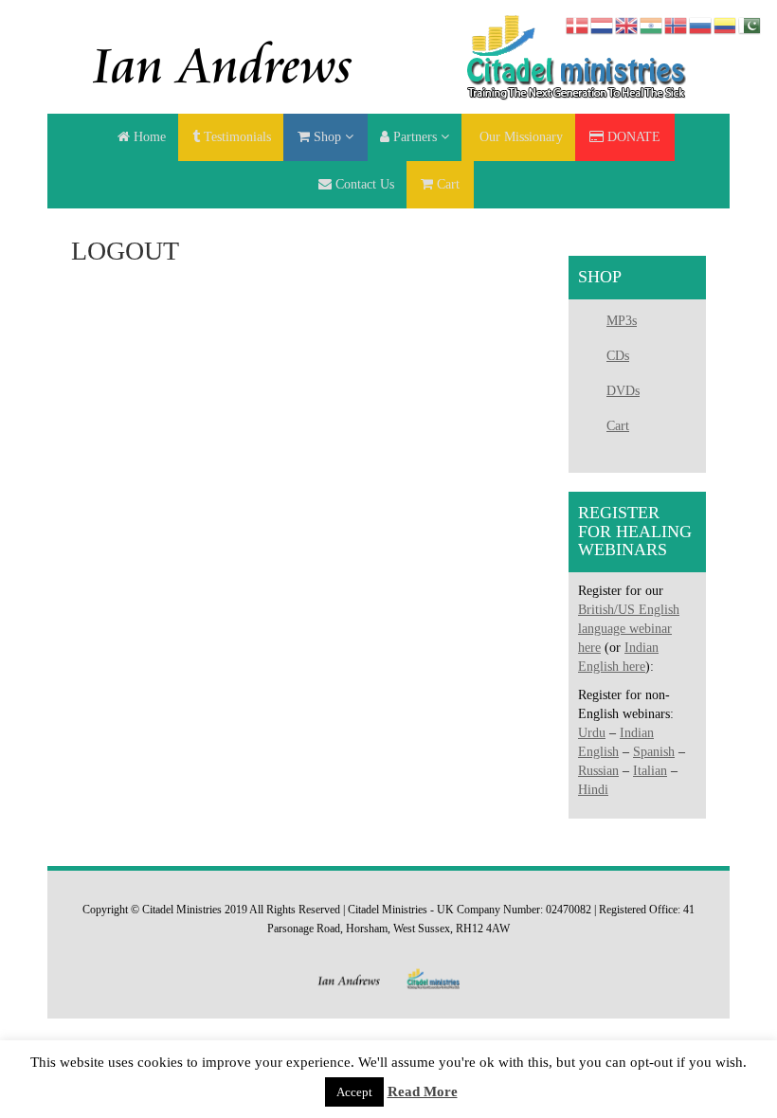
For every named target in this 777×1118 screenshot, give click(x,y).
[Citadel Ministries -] (388, 55)
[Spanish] (726, 24)
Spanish (654, 752)
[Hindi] (652, 24)
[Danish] (578, 24)
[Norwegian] (676, 24)
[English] (627, 24)
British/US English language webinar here (628, 629)
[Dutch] (602, 24)
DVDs (623, 391)
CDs (617, 356)
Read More (423, 1091)
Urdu (591, 733)
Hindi (593, 790)
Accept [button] (354, 1092)
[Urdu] (750, 24)
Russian (598, 771)
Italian (650, 771)
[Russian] (701, 24)
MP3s (621, 321)
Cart (617, 426)
